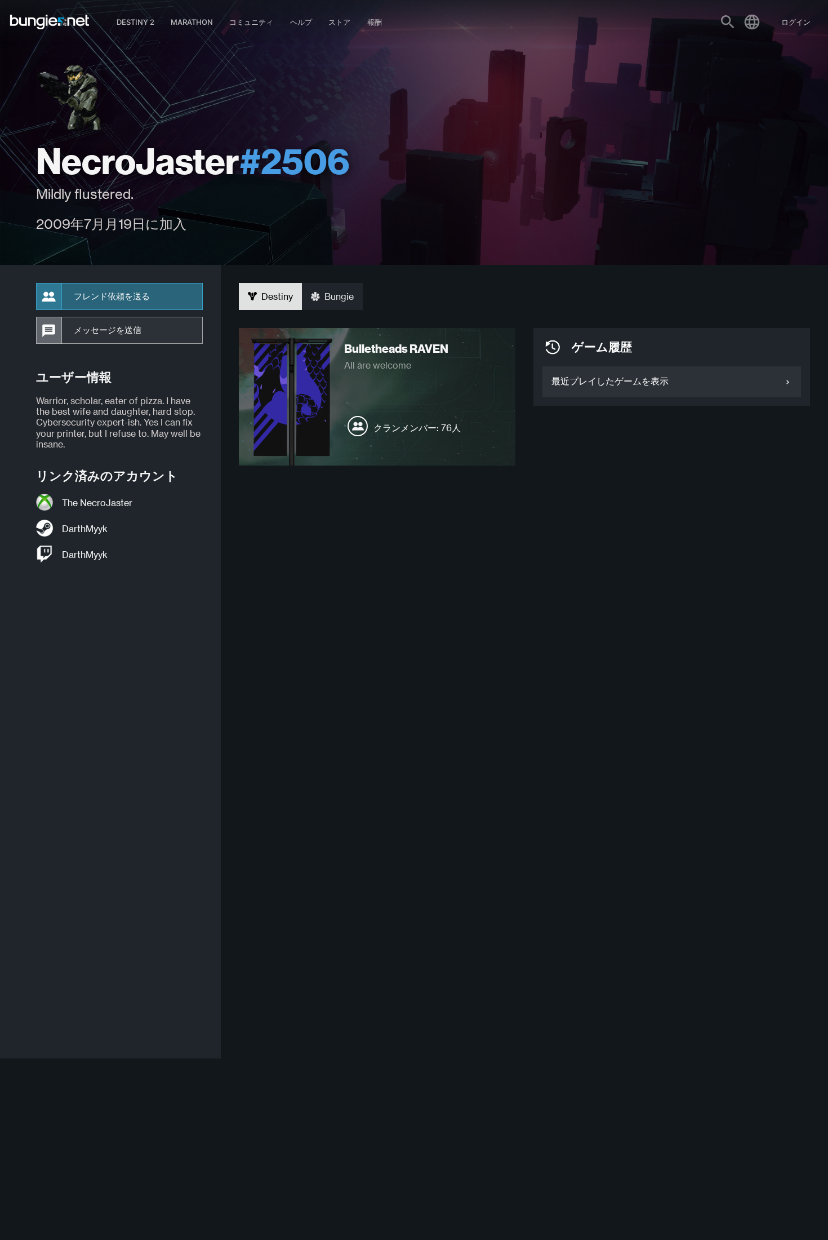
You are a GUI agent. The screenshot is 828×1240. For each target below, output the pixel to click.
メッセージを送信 (107, 330)
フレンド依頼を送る (112, 296)
